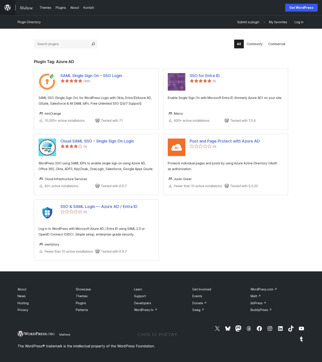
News (22, 296)
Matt (256, 296)
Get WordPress (301, 7)
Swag (198, 310)
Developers (142, 303)
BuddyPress (261, 310)
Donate (199, 303)
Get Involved (201, 289)
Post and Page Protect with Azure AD (225, 141)
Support (140, 296)
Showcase (83, 289)
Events (197, 296)
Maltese (64, 334)
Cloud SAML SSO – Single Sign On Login (97, 141)
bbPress (258, 303)
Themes (82, 296)
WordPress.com (264, 289)
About (22, 289)
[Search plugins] (93, 44)
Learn (138, 289)
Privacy (23, 310)
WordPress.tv (145, 310)
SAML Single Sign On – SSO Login (91, 75)
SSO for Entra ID (205, 75)
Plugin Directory (29, 22)
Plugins (81, 303)
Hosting (23, 303)
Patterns (82, 310)
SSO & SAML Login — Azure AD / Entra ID (98, 206)
